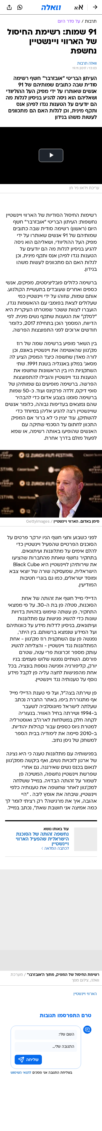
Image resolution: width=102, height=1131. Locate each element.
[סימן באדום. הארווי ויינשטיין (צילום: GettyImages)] (51, 488)
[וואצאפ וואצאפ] (20, 7)
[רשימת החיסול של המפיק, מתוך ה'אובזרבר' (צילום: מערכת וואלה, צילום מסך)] (51, 927)
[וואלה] (51, 7)
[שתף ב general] (9, 7)
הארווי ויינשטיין (85, 994)
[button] (79, 7)
